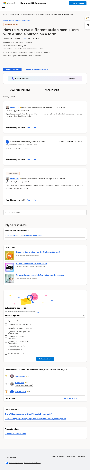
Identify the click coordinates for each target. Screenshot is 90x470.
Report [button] (37, 38)
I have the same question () (36, 69)
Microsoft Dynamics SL (16, 353)
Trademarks (81, 457)
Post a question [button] (78, 3)
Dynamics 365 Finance (16, 321)
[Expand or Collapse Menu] (3, 8)
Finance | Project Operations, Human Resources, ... (41, 14)
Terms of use (71, 457)
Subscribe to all (45, 359)
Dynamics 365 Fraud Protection (19, 324)
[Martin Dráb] (7, 107)
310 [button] (29, 392)
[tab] (19, 90)
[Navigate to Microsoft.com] (9, 3)
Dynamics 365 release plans (15, 434)
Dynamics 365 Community (33, 3)
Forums (23, 14)
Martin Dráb (14, 107)
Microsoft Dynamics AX (16, 346)
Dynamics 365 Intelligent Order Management (19, 332)
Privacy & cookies (58, 457)
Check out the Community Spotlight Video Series (23, 235)
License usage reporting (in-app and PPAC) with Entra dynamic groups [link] (35, 419)
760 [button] (28, 376)
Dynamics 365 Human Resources (20, 328)
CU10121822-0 (20, 392)
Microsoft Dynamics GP (16, 350)
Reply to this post (12, 69)
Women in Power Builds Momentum (31, 264)
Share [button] (28, 38)
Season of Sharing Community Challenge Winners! (38, 252)
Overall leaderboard (70, 398)
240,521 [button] (24, 107)
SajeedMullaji (20, 376)
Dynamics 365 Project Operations (16, 337)
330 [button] (27, 382)
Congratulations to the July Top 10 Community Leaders (40, 275)
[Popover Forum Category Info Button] (38, 311)
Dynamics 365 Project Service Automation (18, 342)
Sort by (6, 97)
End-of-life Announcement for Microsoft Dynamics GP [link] (28, 414)
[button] (77, 3)
